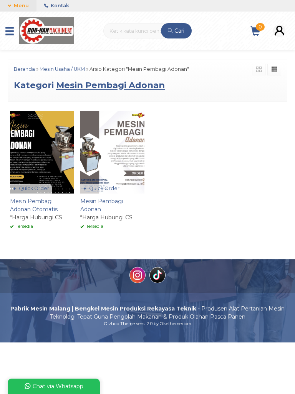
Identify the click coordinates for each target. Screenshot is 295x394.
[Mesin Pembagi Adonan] (112, 151)
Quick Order (33, 188)
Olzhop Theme (119, 323)
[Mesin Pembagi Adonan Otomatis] (42, 151)
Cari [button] (178, 30)
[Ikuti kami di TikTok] (157, 276)
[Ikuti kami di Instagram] (137, 276)
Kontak (59, 5)
